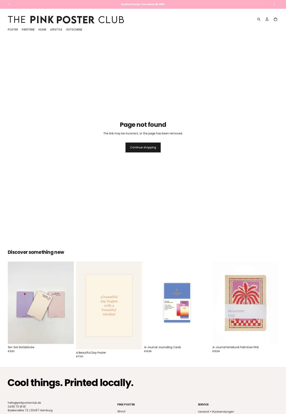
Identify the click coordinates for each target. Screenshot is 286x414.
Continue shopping (143, 147)
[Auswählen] (135, 343)
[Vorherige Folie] (9, 4)
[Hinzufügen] (67, 337)
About (121, 411)
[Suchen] (258, 19)
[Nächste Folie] (274, 4)
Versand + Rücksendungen (216, 412)
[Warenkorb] (275, 19)
